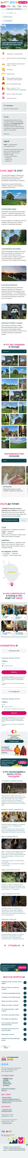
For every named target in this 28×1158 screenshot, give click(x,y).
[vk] (2, 1064)
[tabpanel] (14, 402)
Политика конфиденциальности (11, 1099)
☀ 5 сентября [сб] (7, 20)
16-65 (10, 1109)
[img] (7, 610)
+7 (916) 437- (5, 1123)
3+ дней (19, 6)
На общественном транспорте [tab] (10, 520)
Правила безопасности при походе (12, 1100)
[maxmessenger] (7, 1064)
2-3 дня (13, 6)
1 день (3, 6)
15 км (6, 117)
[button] (20, 610)
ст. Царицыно (6, 553)
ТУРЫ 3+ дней (7, 1083)
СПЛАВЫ (8, 6)
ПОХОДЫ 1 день (8, 1078)
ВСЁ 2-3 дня (6, 1082)
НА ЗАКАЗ (25, 6)
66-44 (10, 1123)
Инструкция (23, 89)
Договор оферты (7, 1097)
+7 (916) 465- (5, 1109)
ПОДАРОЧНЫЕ (10, 9)
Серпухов (5, 555)
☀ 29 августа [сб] (7, 16)
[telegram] (5, 1064)
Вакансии (4, 1090)
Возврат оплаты (6, 1102)
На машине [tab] (23, 520)
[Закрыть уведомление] (27, 1144)
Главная (3, 13)
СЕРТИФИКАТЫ (17, 9)
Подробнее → (4, 752)
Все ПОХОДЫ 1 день (11, 13)
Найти (5, 1134)
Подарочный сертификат (8, 1088)
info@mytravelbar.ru (6, 1111)
